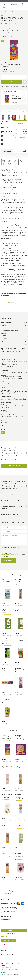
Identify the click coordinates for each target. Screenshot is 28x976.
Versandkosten (4, 891)
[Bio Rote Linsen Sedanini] (20, 623)
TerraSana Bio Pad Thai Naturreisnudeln (12, 131)
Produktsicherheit (6, 967)
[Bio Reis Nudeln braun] (7, 838)
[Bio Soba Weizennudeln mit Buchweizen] (20, 594)
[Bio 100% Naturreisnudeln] (25, 117)
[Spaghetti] (7, 683)
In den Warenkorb (11, 82)
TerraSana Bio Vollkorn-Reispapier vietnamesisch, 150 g (12, 136)
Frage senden (8, 560)
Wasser (7, 189)
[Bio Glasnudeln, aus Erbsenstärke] (7, 809)
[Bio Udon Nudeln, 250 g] (20, 683)
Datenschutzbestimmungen (9, 554)
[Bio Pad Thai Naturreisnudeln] (9, 117)
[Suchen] (25, 7)
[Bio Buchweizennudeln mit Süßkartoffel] (20, 809)
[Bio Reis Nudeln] (7, 868)
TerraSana (4, 15)
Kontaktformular (5, 936)
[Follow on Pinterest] (5, 944)
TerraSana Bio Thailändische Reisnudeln (12, 140)
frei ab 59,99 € (19, 1)
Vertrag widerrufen (8, 940)
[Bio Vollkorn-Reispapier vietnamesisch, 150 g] (14, 117)
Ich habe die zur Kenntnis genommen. (13, 554)
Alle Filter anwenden (8, 302)
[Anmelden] (22, 4)
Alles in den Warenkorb (20, 122)
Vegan (17, 298)
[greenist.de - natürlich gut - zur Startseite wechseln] (14, 4)
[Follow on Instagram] (7, 944)
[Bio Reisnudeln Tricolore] (7, 594)
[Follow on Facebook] (2, 944)
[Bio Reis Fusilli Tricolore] (7, 623)
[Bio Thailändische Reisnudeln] (19, 117)
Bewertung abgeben (14, 465)
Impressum (18, 969)
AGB (14, 967)
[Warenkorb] (25, 4)
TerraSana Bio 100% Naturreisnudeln (12, 144)
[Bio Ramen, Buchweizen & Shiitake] (20, 868)
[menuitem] (22, 4)
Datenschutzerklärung (7, 969)
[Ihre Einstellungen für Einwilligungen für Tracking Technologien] (10, 974)
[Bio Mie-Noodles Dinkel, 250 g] (20, 838)
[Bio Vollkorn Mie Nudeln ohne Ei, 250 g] (7, 712)
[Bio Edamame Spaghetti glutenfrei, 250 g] (7, 653)
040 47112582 (14, 930)
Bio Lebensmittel (7, 298)
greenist (11, 281)
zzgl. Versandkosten (20, 71)
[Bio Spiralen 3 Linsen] (20, 653)
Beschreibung (7, 151)
